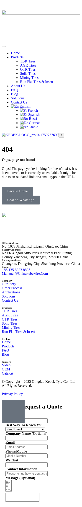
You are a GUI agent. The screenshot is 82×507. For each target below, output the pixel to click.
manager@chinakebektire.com (25, 273)
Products (17, 57)
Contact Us (19, 102)
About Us (18, 86)
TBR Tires (27, 61)
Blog (14, 94)
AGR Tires (28, 65)
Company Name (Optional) (26, 433)
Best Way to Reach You (24, 425)
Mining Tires (29, 78)
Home (15, 53)
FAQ (14, 90)
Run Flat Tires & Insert (36, 82)
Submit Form (22, 497)
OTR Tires (28, 69)
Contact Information (21, 469)
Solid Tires (28, 73)
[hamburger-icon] (3, 46)
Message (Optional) (20, 478)
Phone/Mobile (16, 451)
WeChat (11, 460)
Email (10, 442)
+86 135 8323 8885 (16, 270)
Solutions (17, 98)
